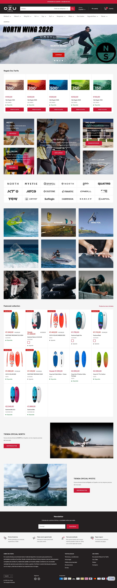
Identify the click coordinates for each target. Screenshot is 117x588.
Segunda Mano (91, 16)
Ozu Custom (80, 16)
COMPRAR (58, 55)
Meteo (94, 562)
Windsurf (6, 16)
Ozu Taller (95, 559)
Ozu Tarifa (8, 102)
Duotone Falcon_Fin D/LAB (34, 337)
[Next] (113, 93)
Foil (35, 16)
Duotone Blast (97, 335)
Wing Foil (26, 16)
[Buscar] (72, 9)
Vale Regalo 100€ (10, 100)
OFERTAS (6, 22)
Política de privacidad (71, 562)
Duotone (8, 337)
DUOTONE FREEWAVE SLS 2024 (14, 335)
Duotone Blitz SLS (10, 409)
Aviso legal (68, 559)
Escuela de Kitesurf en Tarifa (100, 557)
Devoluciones (69, 565)
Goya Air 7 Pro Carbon (99, 374)
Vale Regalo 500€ (54, 100)
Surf (50, 16)
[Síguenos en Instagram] (39, 579)
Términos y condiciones (72, 557)
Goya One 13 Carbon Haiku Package (78, 375)
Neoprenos (60, 16)
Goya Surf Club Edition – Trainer (58, 374)
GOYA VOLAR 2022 (10, 374)
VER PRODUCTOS (11, 446)
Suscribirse (72, 526)
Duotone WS (9, 412)
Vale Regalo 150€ (98, 100)
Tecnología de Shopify (9, 582)
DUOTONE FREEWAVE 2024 (35, 374)
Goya (50, 337)
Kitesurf (16, 16)
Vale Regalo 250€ (76, 100)
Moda (70, 16)
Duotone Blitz (31, 409)
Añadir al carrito (14, 109)
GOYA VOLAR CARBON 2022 (57, 335)
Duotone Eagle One (76, 335)
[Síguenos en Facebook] (35, 579)
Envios (67, 567)
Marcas (103, 16)
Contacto (95, 565)
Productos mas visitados (106, 306)
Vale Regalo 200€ (32, 100)
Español (7, 576)
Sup (43, 16)
